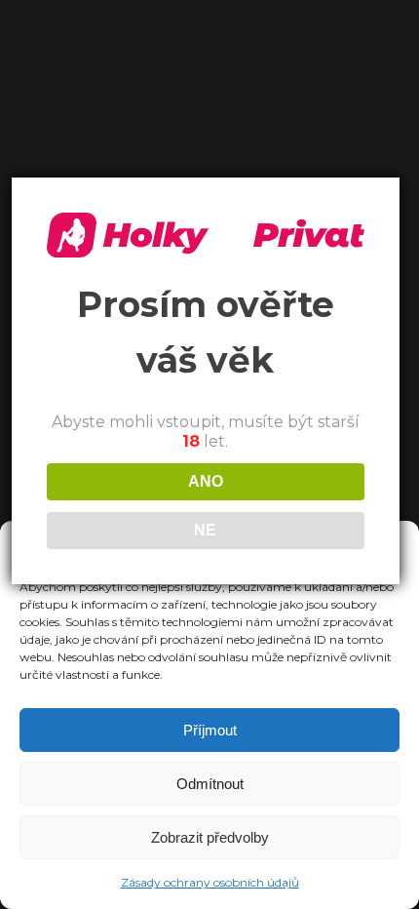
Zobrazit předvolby (210, 837)
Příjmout (210, 730)
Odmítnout (210, 783)
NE (205, 530)
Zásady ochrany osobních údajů (210, 882)
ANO (205, 481)
